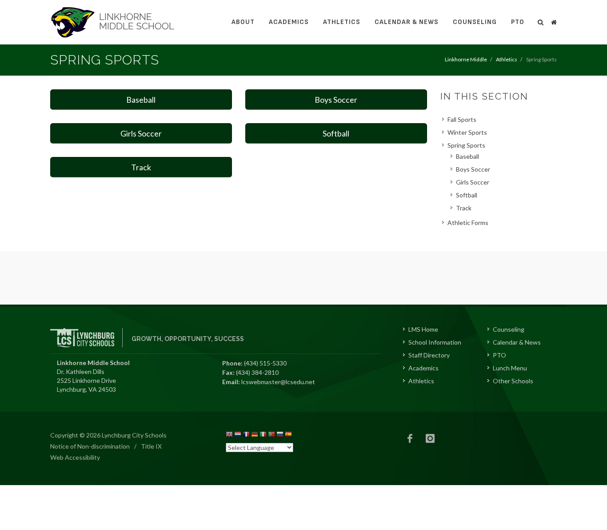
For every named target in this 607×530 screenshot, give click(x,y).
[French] (246, 435)
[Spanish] (288, 435)
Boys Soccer (336, 99)
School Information (434, 342)
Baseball (141, 99)
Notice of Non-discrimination (90, 446)
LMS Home (423, 329)
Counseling (475, 22)
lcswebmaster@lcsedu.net (278, 381)
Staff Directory (429, 355)
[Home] (554, 21)
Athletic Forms (467, 222)
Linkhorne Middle (466, 59)
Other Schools (513, 381)
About (243, 22)
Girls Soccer (141, 133)
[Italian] (263, 435)
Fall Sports (461, 119)
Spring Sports (466, 145)
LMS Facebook (410, 438)
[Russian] (280, 435)
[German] (254, 435)
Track (141, 167)
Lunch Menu (510, 368)
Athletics (341, 22)
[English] (229, 435)
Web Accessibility (75, 457)
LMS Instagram (430, 438)
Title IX (151, 446)
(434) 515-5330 (265, 363)
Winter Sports (467, 132)
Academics (289, 22)
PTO (517, 22)
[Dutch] (237, 435)
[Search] (541, 21)
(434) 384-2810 (257, 372)
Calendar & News (407, 22)
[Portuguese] (271, 435)
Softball (336, 133)
